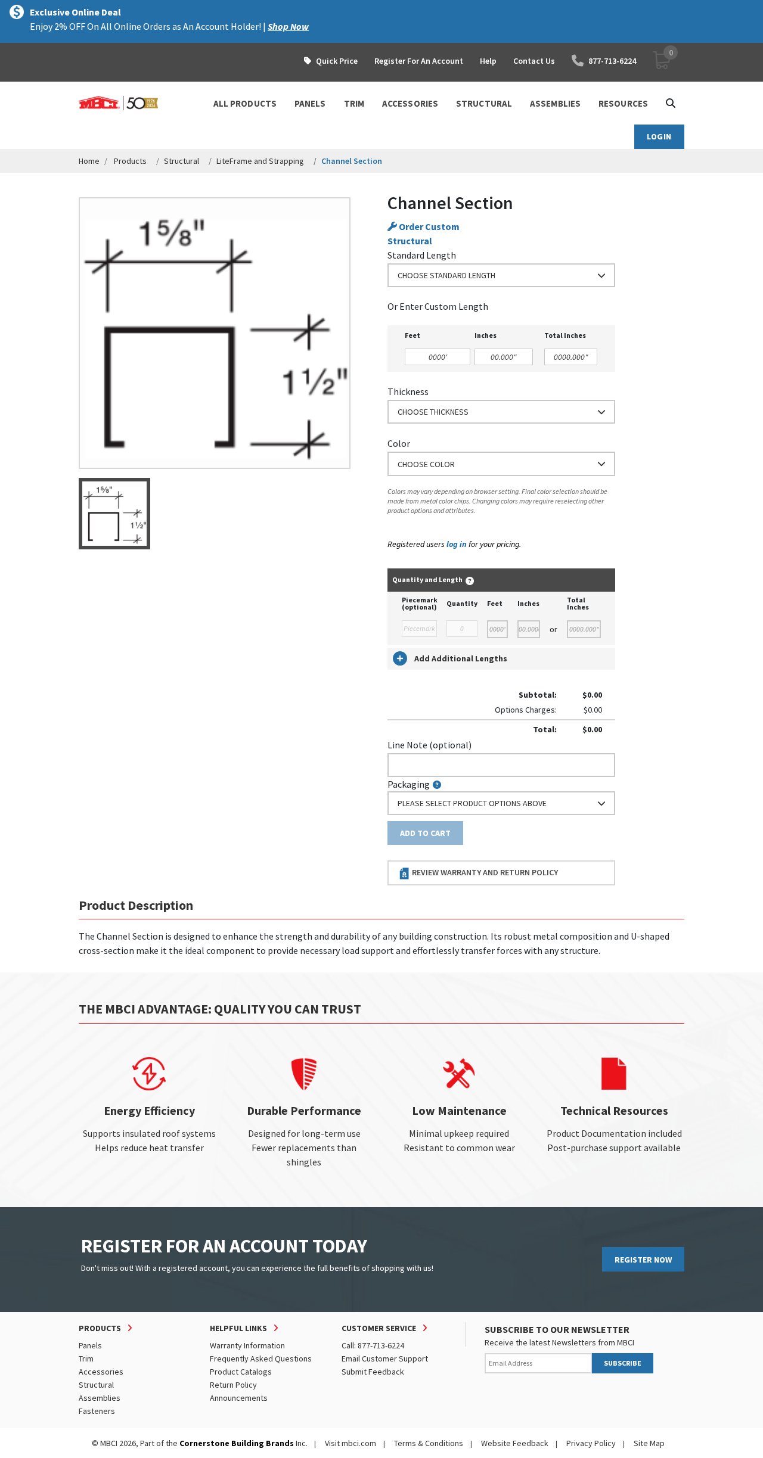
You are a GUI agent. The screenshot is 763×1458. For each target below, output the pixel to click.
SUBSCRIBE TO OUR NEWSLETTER (557, 1329)
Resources (623, 103)
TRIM (354, 103)
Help (488, 60)
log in (456, 544)
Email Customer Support (385, 1358)
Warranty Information (247, 1345)
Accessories (101, 1371)
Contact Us (534, 60)
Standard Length (421, 255)
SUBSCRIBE (622, 1362)
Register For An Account (418, 60)
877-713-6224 (612, 60)
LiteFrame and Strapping (260, 161)
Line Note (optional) (429, 745)
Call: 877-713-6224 (373, 1345)
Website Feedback (514, 1443)
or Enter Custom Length (437, 306)
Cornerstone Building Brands (236, 1443)
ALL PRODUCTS (245, 103)
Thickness (408, 391)
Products (130, 161)
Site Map (649, 1443)
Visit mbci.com (350, 1443)
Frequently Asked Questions (261, 1358)
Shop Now (288, 26)
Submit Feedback (373, 1371)
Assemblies (99, 1397)
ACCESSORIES (410, 103)
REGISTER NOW (643, 1259)
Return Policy (233, 1384)
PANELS (310, 103)
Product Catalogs (241, 1371)
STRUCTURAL (484, 103)
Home (89, 161)
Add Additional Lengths (460, 658)
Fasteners (97, 1411)
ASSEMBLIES (555, 103)
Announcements (239, 1397)
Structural (181, 161)
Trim (86, 1358)
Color (398, 443)
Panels (90, 1345)
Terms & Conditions (428, 1443)
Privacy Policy (591, 1443)
